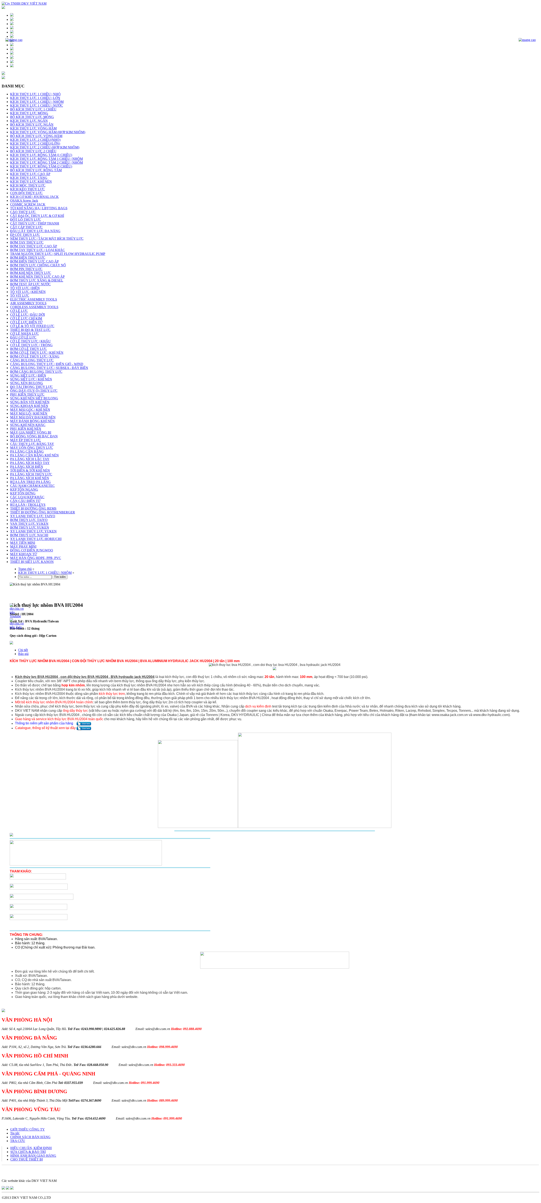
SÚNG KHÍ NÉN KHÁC (27, 425)
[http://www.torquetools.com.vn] (3, 1188)
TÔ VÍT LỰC (19, 295)
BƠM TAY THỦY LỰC (27, 242)
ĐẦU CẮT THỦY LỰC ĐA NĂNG (35, 231)
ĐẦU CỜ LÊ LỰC (23, 337)
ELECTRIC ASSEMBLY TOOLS (33, 299)
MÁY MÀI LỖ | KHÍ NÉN (28, 413)
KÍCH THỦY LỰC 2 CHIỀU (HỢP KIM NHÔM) (44, 147)
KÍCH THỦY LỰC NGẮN (29, 120)
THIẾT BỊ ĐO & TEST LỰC (30, 330)
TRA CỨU (17, 1141)
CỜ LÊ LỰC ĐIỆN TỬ (26, 322)
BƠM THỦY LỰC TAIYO (29, 520)
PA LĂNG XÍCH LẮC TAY (29, 459)
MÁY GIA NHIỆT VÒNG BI (30, 432)
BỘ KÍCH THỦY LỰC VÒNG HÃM (36, 136)
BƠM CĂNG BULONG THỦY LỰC (36, 371)
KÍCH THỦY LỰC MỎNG (29, 113)
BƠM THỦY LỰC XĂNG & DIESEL (36, 280)
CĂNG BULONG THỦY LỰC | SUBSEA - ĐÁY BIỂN (49, 368)
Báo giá (23, 654)
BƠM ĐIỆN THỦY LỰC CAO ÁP (34, 261)
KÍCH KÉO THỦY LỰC (27, 189)
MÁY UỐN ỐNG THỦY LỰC (31, 447)
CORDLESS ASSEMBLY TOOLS (34, 307)
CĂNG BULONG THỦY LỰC (32, 360)
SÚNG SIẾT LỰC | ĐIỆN (28, 375)
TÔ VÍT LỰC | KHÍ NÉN (28, 292)
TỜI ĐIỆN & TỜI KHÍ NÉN (30, 470)
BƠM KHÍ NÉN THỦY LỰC (30, 273)
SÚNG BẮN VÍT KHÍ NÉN (29, 402)
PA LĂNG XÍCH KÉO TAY (30, 463)
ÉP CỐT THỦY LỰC (25, 235)
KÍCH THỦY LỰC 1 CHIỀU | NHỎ (35, 94)
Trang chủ (25, 569)
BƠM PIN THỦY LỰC (26, 269)
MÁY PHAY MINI (23, 546)
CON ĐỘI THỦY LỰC (26, 193)
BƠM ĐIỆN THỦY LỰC (27, 257)
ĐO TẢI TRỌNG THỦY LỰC (31, 387)
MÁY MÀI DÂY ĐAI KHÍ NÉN (33, 417)
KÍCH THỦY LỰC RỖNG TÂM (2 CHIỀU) (41, 166)
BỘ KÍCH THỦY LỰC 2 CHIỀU (33, 151)
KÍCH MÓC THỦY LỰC (27, 185)
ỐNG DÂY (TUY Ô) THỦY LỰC (33, 390)
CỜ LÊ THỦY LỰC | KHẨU (30, 341)
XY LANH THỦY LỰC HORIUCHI (35, 539)
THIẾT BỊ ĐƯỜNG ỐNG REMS (33, 508)
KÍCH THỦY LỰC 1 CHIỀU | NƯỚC (36, 105)
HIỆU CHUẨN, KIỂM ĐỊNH (31, 1148)
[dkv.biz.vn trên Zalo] (17, 627)
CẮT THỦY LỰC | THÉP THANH (34, 223)
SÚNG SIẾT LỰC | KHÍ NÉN (31, 379)
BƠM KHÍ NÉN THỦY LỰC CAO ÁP (37, 276)
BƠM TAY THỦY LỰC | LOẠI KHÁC (37, 250)
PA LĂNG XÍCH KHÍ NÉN (29, 478)
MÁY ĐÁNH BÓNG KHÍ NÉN (32, 421)
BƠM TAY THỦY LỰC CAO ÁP (33, 246)
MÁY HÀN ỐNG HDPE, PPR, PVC (35, 558)
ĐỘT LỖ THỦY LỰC (25, 219)
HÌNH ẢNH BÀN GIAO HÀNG (33, 1155)
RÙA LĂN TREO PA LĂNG (30, 482)
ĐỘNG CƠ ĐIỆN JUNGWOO (31, 550)
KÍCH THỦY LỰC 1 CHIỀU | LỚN (35, 98)
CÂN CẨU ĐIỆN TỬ (25, 501)
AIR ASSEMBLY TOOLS (28, 303)
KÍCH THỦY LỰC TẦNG (28, 178)
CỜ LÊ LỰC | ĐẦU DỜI (27, 314)
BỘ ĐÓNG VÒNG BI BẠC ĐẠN (34, 436)
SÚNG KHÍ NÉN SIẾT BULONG (34, 398)
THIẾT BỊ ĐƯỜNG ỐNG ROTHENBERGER (42, 512)
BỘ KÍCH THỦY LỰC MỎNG (32, 117)
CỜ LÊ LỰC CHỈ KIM (26, 318)
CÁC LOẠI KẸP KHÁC (27, 497)
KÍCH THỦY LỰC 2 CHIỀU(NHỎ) (35, 140)
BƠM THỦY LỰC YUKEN (29, 527)
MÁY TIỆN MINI (22, 542)
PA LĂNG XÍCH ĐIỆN (26, 466)
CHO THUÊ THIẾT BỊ (26, 1159)
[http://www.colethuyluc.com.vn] (12, 1188)
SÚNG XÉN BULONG (26, 383)
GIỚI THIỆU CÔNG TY (27, 1129)
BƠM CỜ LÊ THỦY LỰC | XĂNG (34, 356)
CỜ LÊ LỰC (19, 311)
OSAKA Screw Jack (24, 200)
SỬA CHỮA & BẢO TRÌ (28, 1152)
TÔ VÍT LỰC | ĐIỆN (25, 288)
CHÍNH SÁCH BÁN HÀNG (30, 1137)
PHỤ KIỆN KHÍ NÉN (25, 428)
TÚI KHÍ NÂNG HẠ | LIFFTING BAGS (38, 208)
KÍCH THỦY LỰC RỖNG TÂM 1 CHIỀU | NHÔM (46, 159)
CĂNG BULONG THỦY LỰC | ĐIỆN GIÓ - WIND (46, 364)
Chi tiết (23, 650)
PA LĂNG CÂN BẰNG (27, 451)
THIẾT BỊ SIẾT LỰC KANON (32, 561)
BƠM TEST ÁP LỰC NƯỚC (30, 284)
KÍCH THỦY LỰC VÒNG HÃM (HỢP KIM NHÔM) (47, 132)
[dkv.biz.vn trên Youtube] (17, 616)
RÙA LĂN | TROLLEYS (27, 504)
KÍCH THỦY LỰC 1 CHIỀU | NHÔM (37, 101)
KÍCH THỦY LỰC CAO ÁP (30, 174)
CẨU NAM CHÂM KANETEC (32, 485)
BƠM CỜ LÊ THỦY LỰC (28, 349)
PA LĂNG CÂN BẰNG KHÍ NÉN (34, 455)
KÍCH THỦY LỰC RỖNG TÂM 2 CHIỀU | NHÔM (46, 162)
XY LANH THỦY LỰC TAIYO (32, 516)
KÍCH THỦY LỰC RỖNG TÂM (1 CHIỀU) (41, 155)
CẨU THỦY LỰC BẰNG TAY (32, 444)
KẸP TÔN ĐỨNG (23, 493)
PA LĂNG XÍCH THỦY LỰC (31, 474)
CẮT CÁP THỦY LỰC (26, 227)
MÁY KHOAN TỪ (23, 554)
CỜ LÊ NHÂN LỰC (24, 333)
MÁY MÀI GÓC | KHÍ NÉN (30, 409)
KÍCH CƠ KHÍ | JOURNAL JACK (34, 197)
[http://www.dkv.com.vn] (7, 1188)
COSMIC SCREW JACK (27, 204)
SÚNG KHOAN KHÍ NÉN (29, 406)
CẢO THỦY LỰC (23, 212)
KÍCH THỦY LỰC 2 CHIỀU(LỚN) (35, 143)
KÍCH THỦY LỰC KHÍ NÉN (31, 181)
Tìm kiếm (60, 576)
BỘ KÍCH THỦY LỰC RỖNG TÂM (36, 170)
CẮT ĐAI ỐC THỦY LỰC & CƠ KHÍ (37, 216)
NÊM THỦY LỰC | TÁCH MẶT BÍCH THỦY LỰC (46, 238)
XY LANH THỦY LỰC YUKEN (33, 531)
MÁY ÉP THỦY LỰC (25, 440)
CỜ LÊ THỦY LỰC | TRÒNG (31, 345)
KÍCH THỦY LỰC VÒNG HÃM (33, 128)
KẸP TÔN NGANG (24, 489)
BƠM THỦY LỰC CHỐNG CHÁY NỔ (38, 265)
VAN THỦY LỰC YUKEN (29, 523)
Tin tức (15, 1133)
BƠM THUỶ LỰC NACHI (29, 535)
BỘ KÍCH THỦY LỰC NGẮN (31, 124)
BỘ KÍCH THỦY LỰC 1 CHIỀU (33, 109)
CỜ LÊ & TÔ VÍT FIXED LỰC (32, 326)
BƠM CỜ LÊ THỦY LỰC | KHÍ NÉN (36, 352)
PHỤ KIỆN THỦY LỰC (27, 394)
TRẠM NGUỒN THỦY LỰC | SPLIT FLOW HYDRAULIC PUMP (57, 254)
